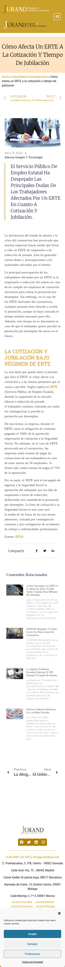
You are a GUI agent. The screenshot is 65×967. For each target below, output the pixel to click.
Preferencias (32, 954)
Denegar (32, 944)
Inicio (5, 76)
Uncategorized (38, 76)
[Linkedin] (36, 842)
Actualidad (19, 76)
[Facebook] (21, 842)
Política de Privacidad (32, 962)
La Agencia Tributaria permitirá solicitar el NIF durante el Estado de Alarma (41, 672)
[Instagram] (43, 842)
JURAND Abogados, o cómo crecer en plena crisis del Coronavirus (41, 632)
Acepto (32, 934)
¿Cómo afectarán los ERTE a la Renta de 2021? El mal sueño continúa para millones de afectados (42, 590)
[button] (59, 913)
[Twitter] (28, 842)
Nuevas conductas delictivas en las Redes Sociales (41, 711)
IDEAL (19, 536)
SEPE (53, 387)
